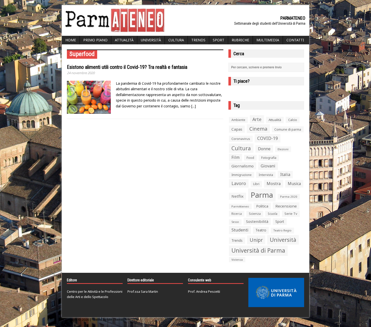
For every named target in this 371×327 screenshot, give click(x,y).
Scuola (272, 214)
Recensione (286, 206)
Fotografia (268, 158)
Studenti (239, 230)
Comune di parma (287, 129)
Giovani (268, 166)
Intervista (266, 174)
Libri (256, 184)
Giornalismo (242, 165)
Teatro (260, 230)
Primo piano (95, 40)
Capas (236, 129)
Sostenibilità (257, 221)
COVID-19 (267, 138)
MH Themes (116, 319)
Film (235, 157)
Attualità (124, 40)
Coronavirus (240, 138)
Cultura (176, 40)
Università (151, 40)
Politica (262, 206)
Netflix (237, 196)
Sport (218, 40)
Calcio (292, 119)
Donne (264, 149)
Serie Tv (290, 213)
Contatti (295, 40)
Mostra (274, 183)
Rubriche (240, 40)
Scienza (255, 214)
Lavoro (238, 183)
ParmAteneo (240, 206)
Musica (294, 183)
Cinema (258, 128)
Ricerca (236, 214)
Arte (256, 119)
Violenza (237, 259)
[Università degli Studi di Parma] (276, 292)
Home (70, 40)
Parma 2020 (288, 196)
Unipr (256, 239)
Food (250, 158)
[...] (193, 106)
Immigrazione (241, 175)
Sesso (235, 222)
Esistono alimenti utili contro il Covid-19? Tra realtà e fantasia (127, 67)
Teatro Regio (282, 230)
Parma (262, 195)
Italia (285, 174)
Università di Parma (258, 250)
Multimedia (267, 40)
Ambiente (238, 120)
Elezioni (283, 149)
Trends (198, 40)
